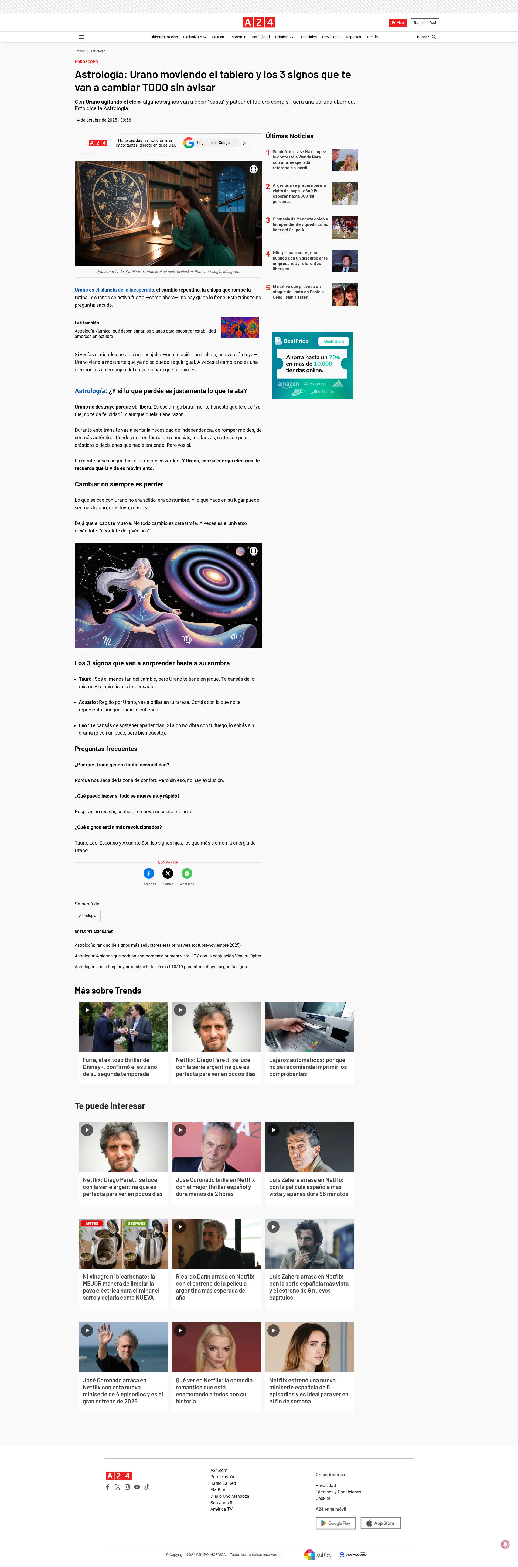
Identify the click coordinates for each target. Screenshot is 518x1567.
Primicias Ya (285, 37)
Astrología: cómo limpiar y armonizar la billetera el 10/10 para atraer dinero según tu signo (161, 966)
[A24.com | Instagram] (127, 1487)
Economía (238, 37)
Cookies (323, 1498)
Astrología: (91, 391)
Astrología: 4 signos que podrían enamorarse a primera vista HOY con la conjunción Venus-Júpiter (168, 956)
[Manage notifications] (505, 1544)
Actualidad (261, 37)
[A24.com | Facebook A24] (108, 1487)
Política (218, 37)
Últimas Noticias (164, 37)
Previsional (331, 37)
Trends (372, 37)
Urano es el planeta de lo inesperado (114, 290)
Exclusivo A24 (194, 37)
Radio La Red (425, 22)
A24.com (218, 1470)
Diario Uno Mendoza (229, 1496)
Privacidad (326, 1485)
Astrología (97, 51)
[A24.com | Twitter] (117, 1487)
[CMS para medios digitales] (349, 1554)
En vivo (398, 22)
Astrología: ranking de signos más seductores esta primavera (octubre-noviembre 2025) (158, 945)
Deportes (353, 37)
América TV (221, 1509)
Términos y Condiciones (338, 1492)
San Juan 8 (221, 1502)
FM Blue (218, 1489)
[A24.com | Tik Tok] (146, 1487)
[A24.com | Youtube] (137, 1487)
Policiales (309, 37)
